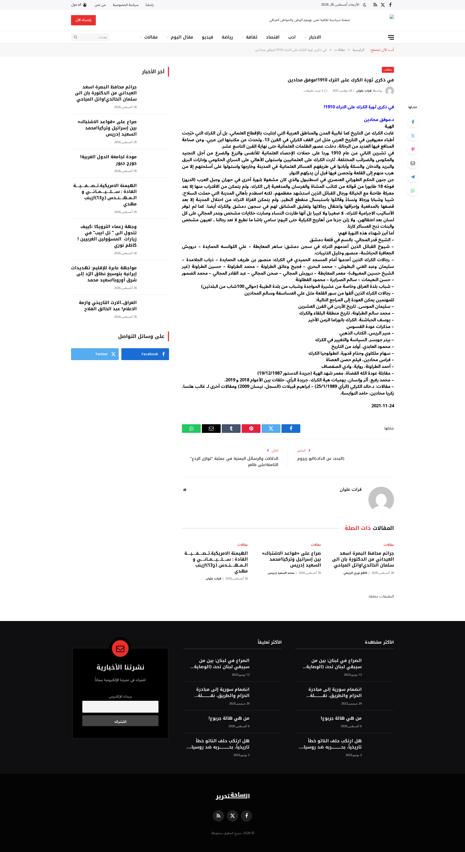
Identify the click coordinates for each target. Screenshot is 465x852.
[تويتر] (412, 135)
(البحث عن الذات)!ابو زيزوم (320, 458)
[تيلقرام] (412, 176)
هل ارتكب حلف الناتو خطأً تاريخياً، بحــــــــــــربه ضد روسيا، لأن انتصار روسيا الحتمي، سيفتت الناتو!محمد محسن (332, 744)
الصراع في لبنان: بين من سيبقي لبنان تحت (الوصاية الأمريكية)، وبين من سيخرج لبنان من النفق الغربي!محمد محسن (332, 664)
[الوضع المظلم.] (365, 5)
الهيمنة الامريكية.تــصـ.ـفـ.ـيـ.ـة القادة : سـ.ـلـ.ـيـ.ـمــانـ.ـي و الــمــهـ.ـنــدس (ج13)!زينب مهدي (216, 562)
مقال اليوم (182, 37)
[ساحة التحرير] (377, 20)
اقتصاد (273, 37)
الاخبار (315, 37)
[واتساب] (412, 190)
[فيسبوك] (412, 121)
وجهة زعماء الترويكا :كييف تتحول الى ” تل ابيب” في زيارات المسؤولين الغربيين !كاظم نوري (107, 236)
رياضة (227, 37)
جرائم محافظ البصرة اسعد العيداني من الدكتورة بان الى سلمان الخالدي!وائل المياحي (363, 559)
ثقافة (251, 37)
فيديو (207, 37)
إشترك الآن (83, 20)
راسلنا (150, 5)
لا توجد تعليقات (313, 91)
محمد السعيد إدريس (280, 573)
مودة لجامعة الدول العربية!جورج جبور (108, 160)
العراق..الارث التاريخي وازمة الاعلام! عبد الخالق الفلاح (108, 306)
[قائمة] (391, 37)
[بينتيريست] (412, 149)
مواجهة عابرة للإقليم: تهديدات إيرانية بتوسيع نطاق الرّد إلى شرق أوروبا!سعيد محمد (104, 274)
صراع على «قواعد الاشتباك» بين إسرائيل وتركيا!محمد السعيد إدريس (291, 559)
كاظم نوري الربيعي (355, 573)
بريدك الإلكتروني (120, 696)
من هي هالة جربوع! (341, 718)
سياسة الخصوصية (126, 5)
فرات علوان (364, 91)
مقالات (151, 37)
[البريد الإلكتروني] (412, 163)
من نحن (100, 5)
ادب (292, 37)
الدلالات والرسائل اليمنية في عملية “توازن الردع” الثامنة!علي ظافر (234, 461)
